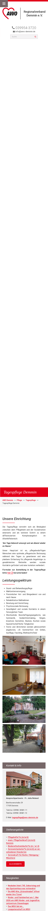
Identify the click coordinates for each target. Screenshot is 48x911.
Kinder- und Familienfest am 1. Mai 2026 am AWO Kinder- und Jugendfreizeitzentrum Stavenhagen (23, 900)
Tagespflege (31, 500)
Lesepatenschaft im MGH (19, 909)
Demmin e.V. (34, 15)
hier (9, 573)
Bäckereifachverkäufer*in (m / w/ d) (23, 846)
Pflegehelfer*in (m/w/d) (18, 837)
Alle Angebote (15, 864)
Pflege (19, 500)
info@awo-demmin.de (25, 31)
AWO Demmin (7, 500)
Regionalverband (35, 11)
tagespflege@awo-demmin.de (25, 817)
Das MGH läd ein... (16, 906)
